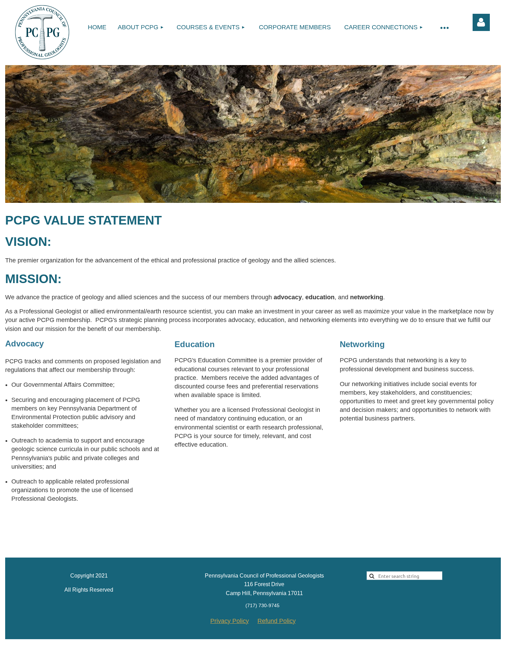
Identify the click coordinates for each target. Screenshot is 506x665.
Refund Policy (276, 620)
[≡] (444, 27)
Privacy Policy (229, 620)
